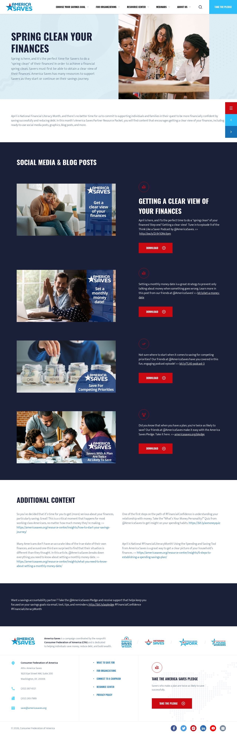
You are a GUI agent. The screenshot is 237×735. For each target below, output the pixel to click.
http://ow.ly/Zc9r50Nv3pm (155, 233)
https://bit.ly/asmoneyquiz (204, 523)
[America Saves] (23, 641)
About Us (182, 7)
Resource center (136, 7)
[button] (88, 7)
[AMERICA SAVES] (19, 7)
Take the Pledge (223, 7)
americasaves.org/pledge (189, 434)
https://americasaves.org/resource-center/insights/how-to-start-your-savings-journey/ (63, 530)
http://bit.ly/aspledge (101, 604)
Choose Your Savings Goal (70, 7)
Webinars (161, 7)
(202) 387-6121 (28, 688)
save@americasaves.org (33, 708)
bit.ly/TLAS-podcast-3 (192, 363)
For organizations (106, 7)
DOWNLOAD (152, 248)
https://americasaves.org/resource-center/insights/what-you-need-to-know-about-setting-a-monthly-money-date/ (62, 564)
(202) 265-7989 (28, 698)
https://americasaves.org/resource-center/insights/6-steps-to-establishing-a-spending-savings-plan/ (166, 555)
